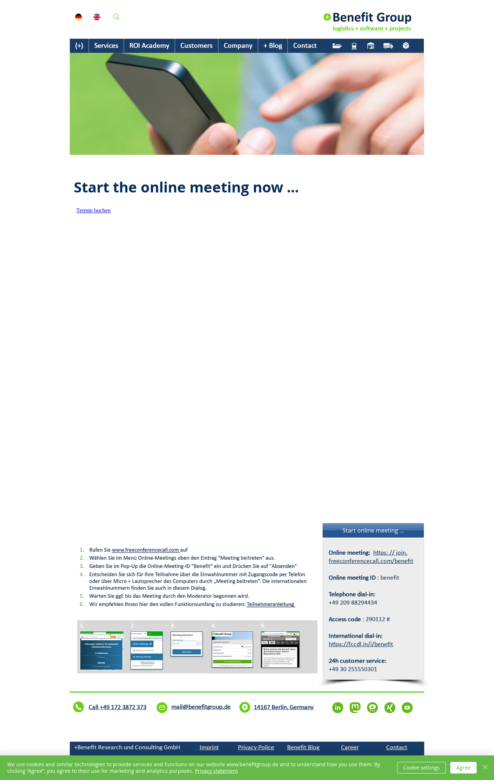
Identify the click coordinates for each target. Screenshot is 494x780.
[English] (97, 17)
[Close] (485, 767)
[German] (79, 17)
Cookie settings (421, 767)
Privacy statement (216, 770)
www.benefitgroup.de (278, 713)
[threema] (372, 707)
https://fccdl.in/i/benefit (361, 644)
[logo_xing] (389, 707)
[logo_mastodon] (355, 707)
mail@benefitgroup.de (235, 713)
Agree (463, 767)
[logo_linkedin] (337, 707)
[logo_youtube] (407, 707)
